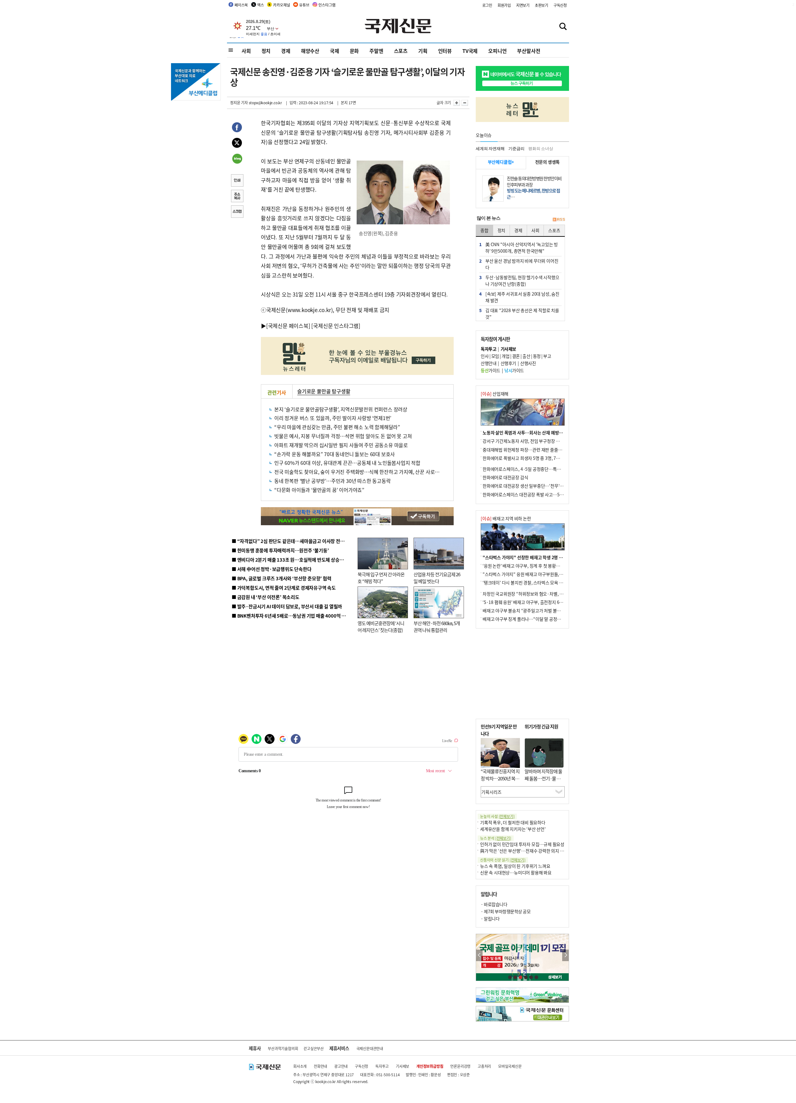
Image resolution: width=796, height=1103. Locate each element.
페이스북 (241, 4)
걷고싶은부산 (313, 1048)
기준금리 (516, 148)
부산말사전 (528, 50)
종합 (484, 230)
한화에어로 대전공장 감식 (505, 477)
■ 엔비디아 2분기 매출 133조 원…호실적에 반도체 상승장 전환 (292, 559)
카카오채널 (281, 4)
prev (479, 955)
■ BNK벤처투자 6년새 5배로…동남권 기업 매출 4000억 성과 (291, 615)
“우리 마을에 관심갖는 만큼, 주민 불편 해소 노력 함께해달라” (337, 427)
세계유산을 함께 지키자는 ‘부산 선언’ (513, 829)
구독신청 (560, 5)
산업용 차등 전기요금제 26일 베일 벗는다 (437, 578)
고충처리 (484, 1066)
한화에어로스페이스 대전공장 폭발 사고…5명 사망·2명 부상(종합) (542, 494)
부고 (547, 356)
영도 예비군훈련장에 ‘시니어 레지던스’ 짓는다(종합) (381, 626)
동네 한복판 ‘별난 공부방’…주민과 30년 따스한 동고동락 (332, 480)
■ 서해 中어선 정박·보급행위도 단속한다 (272, 569)
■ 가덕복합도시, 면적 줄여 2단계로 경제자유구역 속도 (284, 587)
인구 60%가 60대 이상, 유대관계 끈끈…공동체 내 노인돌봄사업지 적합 (347, 462)
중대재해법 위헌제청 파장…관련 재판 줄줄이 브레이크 (531, 449)
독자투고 (382, 1066)
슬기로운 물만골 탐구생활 (323, 391)
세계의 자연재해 (490, 148)
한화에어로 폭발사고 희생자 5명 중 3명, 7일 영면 (526, 458)
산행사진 (528, 363)
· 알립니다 (490, 918)
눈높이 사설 (497, 816)
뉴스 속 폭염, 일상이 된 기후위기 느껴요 (515, 866)
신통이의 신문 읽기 (502, 859)
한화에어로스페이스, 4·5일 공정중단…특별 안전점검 (530, 469)
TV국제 (470, 50)
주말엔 (376, 50)
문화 (354, 50)
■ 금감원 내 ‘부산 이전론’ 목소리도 (265, 597)
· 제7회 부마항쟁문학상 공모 (505, 911)
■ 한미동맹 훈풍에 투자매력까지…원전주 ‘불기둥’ (280, 550)
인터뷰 (445, 50)
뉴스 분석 (495, 838)
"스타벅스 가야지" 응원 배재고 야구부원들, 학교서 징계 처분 (536, 574)
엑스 (260, 4)
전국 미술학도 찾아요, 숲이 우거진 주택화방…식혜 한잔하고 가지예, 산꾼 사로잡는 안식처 (366, 471)
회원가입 (504, 5)
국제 (334, 50)
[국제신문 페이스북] (288, 325)
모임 (495, 356)
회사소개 (300, 1066)
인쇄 (237, 181)
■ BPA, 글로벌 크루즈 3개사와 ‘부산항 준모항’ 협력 (281, 578)
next (565, 955)
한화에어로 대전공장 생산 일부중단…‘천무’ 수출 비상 (530, 486)
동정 (537, 356)
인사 (484, 356)
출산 (526, 356)
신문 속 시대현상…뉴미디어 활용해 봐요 (516, 872)
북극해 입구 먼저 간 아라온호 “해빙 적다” (381, 578)
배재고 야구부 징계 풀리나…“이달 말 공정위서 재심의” (531, 619)
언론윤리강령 (460, 1066)
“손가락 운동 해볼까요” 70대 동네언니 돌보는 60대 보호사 (334, 454)
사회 (246, 50)
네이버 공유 (237, 159)
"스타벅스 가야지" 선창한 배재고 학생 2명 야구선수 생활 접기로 (539, 557)
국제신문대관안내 (369, 1048)
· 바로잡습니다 (494, 904)
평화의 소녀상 (540, 148)
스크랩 (237, 212)
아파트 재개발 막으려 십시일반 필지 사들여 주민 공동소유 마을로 (341, 445)
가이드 (490, 370)
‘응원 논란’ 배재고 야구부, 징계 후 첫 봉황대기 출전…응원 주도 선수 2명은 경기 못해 (557, 566)
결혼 (516, 356)
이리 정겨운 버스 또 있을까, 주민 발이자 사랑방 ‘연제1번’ (332, 418)
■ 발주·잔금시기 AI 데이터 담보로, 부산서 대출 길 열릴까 (287, 606)
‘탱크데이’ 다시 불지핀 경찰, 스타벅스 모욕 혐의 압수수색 (533, 582)
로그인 (487, 5)
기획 (423, 50)
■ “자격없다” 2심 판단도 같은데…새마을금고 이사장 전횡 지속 (293, 541)
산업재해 (494, 393)
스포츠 (401, 50)
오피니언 (497, 50)
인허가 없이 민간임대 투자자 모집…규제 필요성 (522, 844)
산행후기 (508, 363)
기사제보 (402, 1066)
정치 (266, 50)
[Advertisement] (522, 674)
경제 (285, 50)
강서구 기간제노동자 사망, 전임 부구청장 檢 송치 (526, 441)
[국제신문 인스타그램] (335, 325)
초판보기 (541, 5)
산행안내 (488, 363)
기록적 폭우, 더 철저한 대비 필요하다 (512, 822)
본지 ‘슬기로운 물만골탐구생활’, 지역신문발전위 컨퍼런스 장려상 (340, 409)
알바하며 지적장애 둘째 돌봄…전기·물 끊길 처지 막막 (543, 778)
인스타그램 (326, 4)
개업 (505, 356)
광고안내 (341, 1066)
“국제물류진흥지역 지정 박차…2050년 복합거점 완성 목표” (500, 778)
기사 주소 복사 (237, 196)
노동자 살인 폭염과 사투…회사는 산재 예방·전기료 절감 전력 (537, 432)
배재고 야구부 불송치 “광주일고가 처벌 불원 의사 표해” (532, 610)
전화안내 (320, 1066)
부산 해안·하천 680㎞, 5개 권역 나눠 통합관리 (437, 626)
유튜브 (304, 4)
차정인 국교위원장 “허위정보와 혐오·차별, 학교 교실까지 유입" (539, 594)
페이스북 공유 (237, 128)
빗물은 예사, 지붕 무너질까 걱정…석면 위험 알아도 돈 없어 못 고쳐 (343, 436)
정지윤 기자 (239, 102)
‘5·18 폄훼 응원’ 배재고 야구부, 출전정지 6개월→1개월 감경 (537, 602)
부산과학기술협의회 (283, 1048)
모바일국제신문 (510, 1066)
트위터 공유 (237, 144)
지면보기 (523, 5)
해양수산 (310, 50)
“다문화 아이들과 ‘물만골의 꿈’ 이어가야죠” (319, 489)
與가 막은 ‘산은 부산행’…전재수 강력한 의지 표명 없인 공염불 (535, 851)
